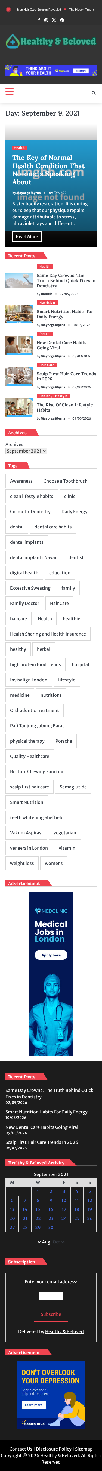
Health (19, 148)
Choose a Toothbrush (66, 481)
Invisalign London (28, 680)
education (59, 572)
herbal (43, 649)
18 (77, 1209)
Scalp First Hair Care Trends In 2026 (66, 376)
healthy (18, 649)
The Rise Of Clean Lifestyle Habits (65, 407)
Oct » (59, 1242)
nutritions (51, 695)
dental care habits (53, 527)
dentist (76, 557)
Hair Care (46, 365)
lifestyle (66, 680)
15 (38, 1209)
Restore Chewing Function (37, 771)
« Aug (43, 1242)
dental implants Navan (34, 557)
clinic (69, 496)
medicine (20, 695)
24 (64, 1218)
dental (17, 527)
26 (90, 1218)
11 (77, 1200)
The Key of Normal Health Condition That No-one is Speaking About (48, 170)
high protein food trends (35, 664)
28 (25, 1227)
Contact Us (21, 1449)
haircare (18, 618)
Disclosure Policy (54, 1449)
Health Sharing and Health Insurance (48, 634)
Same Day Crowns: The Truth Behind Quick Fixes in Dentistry (66, 280)
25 (77, 1218)
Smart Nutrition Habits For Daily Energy (65, 314)
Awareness (21, 481)
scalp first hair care (29, 787)
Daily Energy (74, 511)
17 (64, 1209)
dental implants (27, 542)
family (68, 588)
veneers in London (29, 848)
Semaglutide (73, 787)
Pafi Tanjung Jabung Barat (37, 725)
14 (25, 1209)
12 (90, 1200)
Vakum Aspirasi (26, 832)
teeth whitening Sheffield (37, 817)
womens (54, 863)
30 (51, 1227)
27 (12, 1227)
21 (25, 1218)
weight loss (22, 863)
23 (51, 1218)
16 (50, 1209)
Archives (14, 444)
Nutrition (47, 303)
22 (38, 1218)
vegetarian (65, 832)
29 (38, 1227)
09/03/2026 (81, 356)
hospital (80, 664)
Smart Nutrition (26, 802)
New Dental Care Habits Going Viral (61, 345)
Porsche (63, 741)
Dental (45, 334)
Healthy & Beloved (64, 1331)
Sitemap (84, 1449)
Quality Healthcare (29, 756)
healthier (72, 618)
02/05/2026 (69, 294)
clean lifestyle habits (31, 496)
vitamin (67, 848)
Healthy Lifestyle (53, 396)
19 (89, 1209)
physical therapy (27, 741)
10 (63, 1200)
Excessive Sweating (30, 588)
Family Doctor (24, 603)
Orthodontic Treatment (34, 710)
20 (12, 1218)
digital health (24, 572)
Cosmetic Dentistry (30, 511)
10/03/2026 (81, 325)
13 (12, 1209)
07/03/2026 (81, 418)
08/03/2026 (81, 387)
